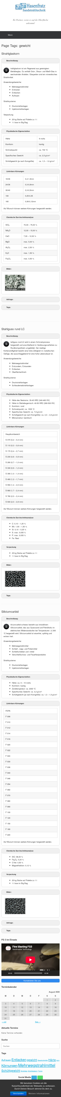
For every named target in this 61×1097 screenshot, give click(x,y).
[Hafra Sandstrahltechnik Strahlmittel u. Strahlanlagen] (30, 8)
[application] (30, 959)
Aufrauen (6, 1060)
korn (57, 1060)
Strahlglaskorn (10, 53)
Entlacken (18, 1059)
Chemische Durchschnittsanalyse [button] (19, 217)
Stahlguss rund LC (13, 329)
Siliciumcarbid (10, 611)
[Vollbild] (55, 973)
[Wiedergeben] (5, 973)
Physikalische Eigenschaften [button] (18, 131)
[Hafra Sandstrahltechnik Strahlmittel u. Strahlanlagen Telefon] (40, 1078)
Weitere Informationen (39, 1093)
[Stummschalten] (51, 973)
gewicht (32, 1060)
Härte (52, 1060)
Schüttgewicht (10, 1070)
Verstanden (18, 1093)
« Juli (4, 1022)
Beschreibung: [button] (12, 60)
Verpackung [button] (11, 547)
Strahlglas (24, 1071)
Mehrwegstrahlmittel (36, 1065)
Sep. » (37, 1022)
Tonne (40, 1071)
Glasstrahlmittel (43, 1060)
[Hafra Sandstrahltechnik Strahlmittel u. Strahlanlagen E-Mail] (34, 1078)
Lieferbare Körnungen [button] (15, 171)
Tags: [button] (8, 307)
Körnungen (9, 1065)
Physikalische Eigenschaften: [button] (18, 394)
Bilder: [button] (9, 269)
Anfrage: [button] (9, 299)
